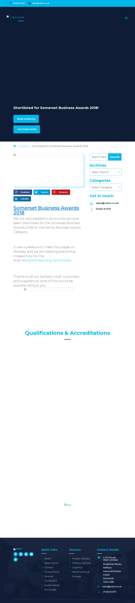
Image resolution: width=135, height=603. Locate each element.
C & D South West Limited (110, 558)
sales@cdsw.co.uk (40, 3)
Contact (48, 567)
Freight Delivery (81, 558)
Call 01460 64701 (27, 129)
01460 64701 (19, 3)
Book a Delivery (26, 119)
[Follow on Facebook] (15, 554)
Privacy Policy (51, 572)
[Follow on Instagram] (21, 554)
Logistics (77, 567)
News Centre (51, 563)
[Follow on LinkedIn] (26, 554)
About (47, 558)
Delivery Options (81, 563)
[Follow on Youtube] (31, 554)
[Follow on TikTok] (15, 559)
